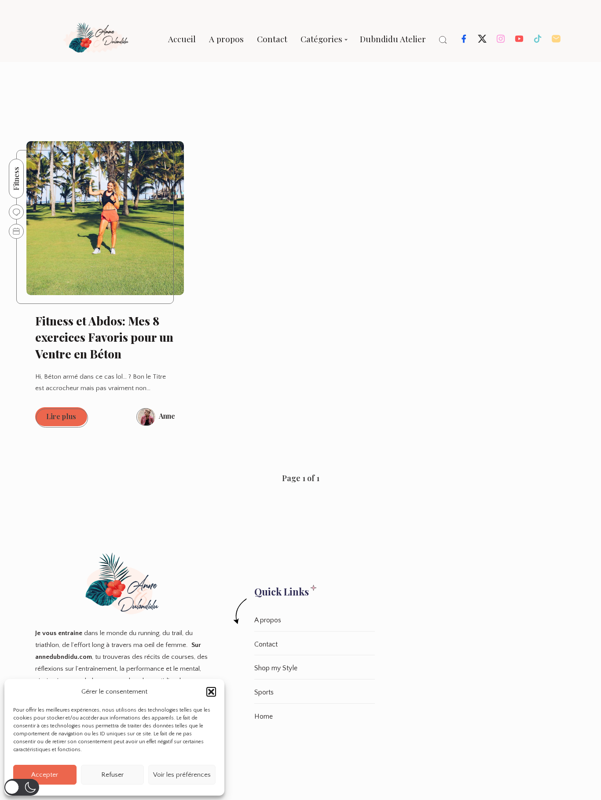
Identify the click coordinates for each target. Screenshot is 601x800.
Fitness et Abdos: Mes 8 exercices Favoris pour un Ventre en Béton (104, 337)
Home (263, 716)
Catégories (321, 38)
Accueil (182, 38)
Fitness (16, 178)
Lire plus (66, 418)
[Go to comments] (16, 212)
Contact (272, 38)
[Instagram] (500, 41)
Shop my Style (275, 668)
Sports (264, 692)
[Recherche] (443, 40)
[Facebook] (463, 41)
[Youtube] (519, 41)
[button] (211, 691)
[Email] (556, 41)
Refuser (112, 774)
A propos (226, 38)
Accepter (44, 774)
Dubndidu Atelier (393, 38)
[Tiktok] (537, 41)
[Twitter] (482, 41)
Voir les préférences (182, 774)
